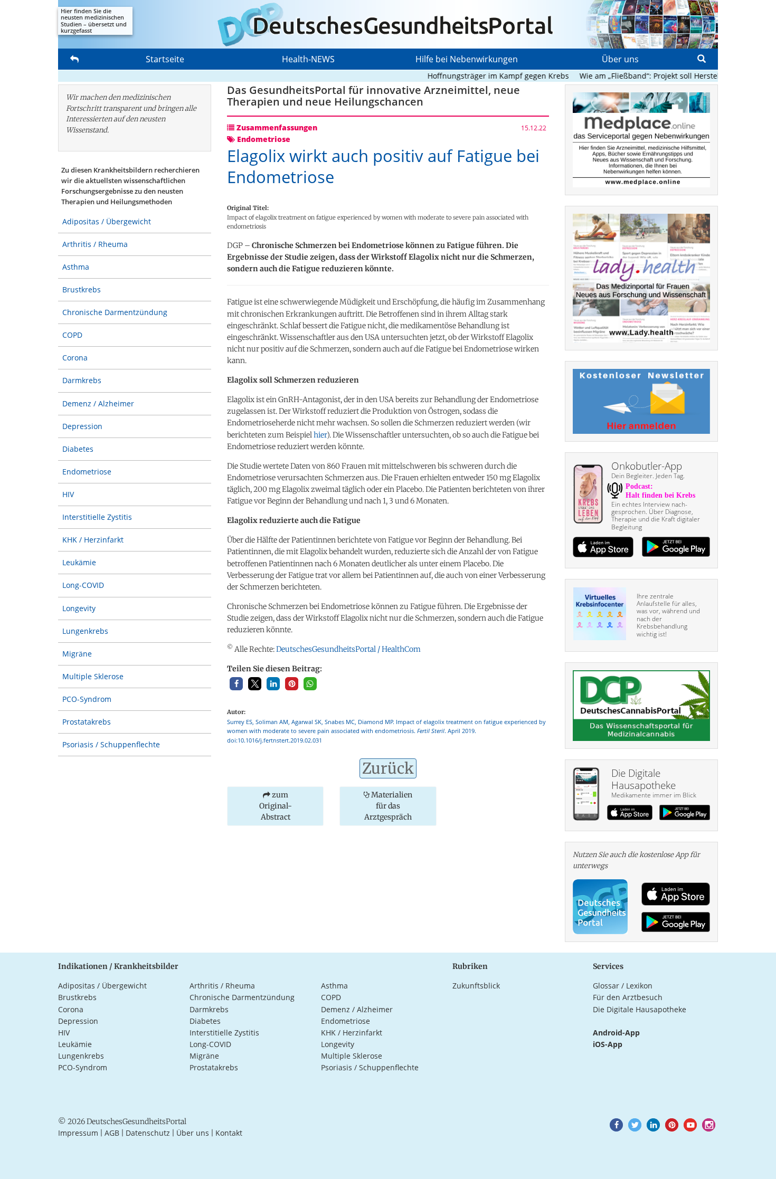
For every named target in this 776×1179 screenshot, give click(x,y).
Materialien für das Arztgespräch (388, 806)
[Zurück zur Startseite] (388, 24)
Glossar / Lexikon (622, 986)
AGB (112, 1133)
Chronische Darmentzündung (114, 312)
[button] (236, 683)
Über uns (620, 59)
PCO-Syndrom (86, 699)
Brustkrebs (81, 289)
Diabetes (77, 449)
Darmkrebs (81, 380)
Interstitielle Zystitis (97, 517)
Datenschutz (148, 1133)
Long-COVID (83, 585)
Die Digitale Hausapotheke (639, 1009)
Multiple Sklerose (93, 676)
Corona (75, 358)
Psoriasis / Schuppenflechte (111, 744)
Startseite (165, 59)
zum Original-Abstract (275, 806)
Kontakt (228, 1133)
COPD (72, 335)
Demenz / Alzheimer (98, 403)
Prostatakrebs (86, 722)
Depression (82, 426)
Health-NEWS (308, 59)
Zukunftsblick (476, 986)
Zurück (388, 768)
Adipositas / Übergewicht (106, 221)
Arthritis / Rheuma (95, 244)
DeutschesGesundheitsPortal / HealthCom (348, 649)
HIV (68, 494)
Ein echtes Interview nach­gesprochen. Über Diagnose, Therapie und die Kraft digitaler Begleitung (655, 515)
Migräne (77, 654)
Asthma (75, 267)
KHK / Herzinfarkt (93, 540)
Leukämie (79, 562)
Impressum (78, 1133)
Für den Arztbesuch (628, 997)
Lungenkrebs (85, 631)
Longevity (79, 608)
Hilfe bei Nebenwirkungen (466, 59)
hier (320, 435)
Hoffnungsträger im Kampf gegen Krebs (480, 76)
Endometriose (86, 472)
